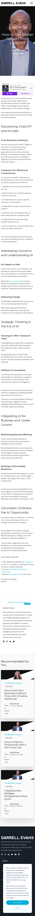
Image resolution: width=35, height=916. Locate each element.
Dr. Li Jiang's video (16, 281)
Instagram (28, 562)
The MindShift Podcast (17, 28)
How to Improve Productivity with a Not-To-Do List (15, 745)
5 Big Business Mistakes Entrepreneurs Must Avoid (15, 794)
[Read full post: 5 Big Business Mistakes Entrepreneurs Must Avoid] (17, 775)
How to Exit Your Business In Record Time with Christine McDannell (15, 694)
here (8, 564)
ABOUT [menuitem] (5, 861)
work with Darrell (15, 574)
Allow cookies (17, 902)
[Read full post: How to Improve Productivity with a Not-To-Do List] (17, 726)
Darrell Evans (19, 50)
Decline (17, 907)
